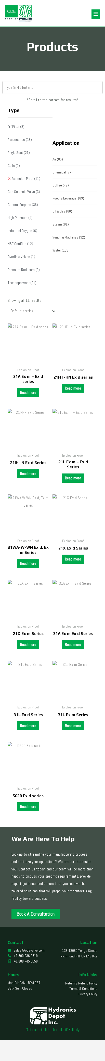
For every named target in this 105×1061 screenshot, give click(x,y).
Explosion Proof (25, 178)
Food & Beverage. (68, 198)
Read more (28, 392)
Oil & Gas (62, 211)
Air (57, 159)
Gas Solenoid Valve (24, 191)
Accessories (20, 139)
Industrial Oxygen (22, 230)
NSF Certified (20, 243)
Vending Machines (68, 237)
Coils (14, 165)
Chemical (62, 172)
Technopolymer (22, 282)
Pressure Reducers (24, 269)
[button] (95, 14)
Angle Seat (19, 152)
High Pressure (20, 217)
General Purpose (23, 204)
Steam (60, 224)
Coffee (60, 185)
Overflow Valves (21, 256)
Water (61, 250)
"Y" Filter (16, 126)
